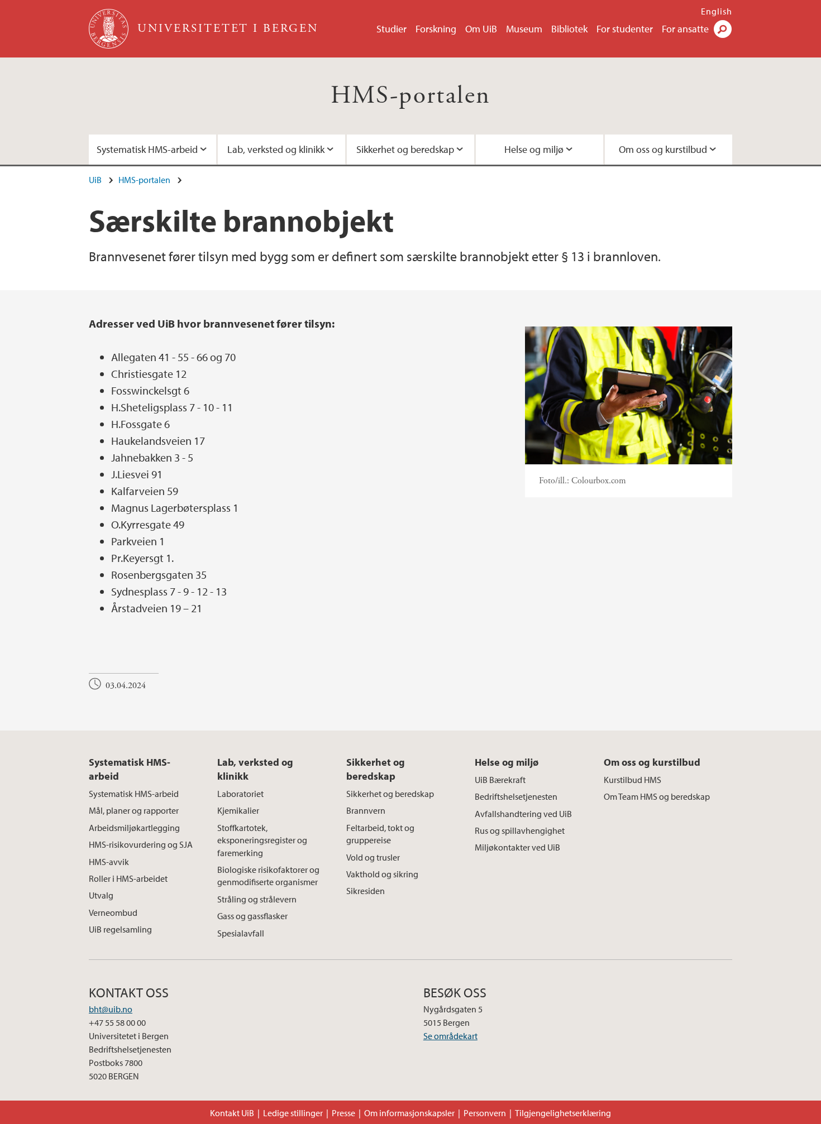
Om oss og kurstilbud (663, 149)
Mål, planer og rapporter (134, 810)
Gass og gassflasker (252, 915)
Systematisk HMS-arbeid (147, 149)
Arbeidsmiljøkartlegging (134, 827)
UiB (95, 179)
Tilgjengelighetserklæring (563, 1112)
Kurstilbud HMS (632, 779)
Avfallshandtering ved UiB (523, 813)
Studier (391, 28)
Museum (524, 28)
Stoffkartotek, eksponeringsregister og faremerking (262, 840)
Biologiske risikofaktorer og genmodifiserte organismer (268, 875)
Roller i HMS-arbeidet (128, 878)
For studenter (624, 28)
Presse (343, 1112)
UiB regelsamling (120, 929)
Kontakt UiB (232, 1112)
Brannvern (365, 810)
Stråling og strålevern (257, 899)
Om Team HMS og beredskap (657, 796)
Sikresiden (365, 890)
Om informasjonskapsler (409, 1112)
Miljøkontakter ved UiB (517, 847)
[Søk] (722, 29)
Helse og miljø (534, 149)
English (716, 11)
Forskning (436, 28)
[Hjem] (110, 29)
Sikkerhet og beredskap (405, 149)
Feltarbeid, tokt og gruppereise (380, 834)
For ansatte (685, 28)
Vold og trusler (373, 857)
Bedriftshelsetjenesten (516, 796)
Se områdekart (450, 1035)
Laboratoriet (240, 793)
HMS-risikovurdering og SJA (141, 844)
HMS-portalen (411, 96)
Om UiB (481, 28)
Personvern (485, 1112)
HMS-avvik (109, 861)
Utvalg (101, 895)
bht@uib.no (110, 1009)
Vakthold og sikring (382, 874)
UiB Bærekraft (500, 779)
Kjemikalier (238, 810)
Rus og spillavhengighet (520, 830)
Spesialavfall (240, 933)
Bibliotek (569, 28)
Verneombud (113, 912)
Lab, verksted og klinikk (275, 149)
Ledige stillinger (293, 1112)
